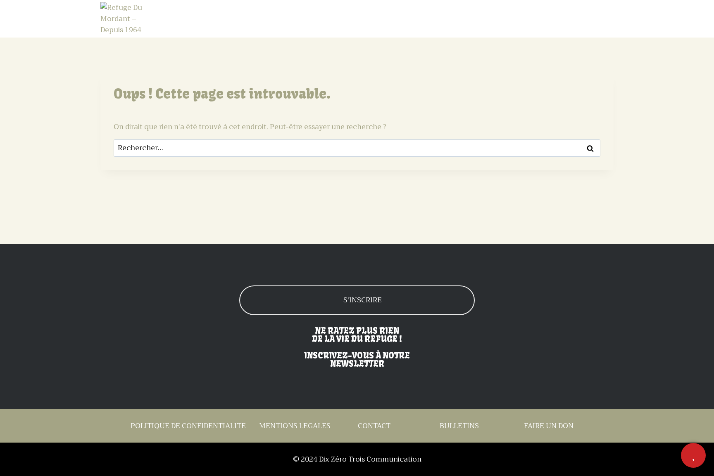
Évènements (481, 19)
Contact (595, 19)
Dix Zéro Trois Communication (370, 459)
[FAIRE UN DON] (693, 455)
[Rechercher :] (357, 148)
